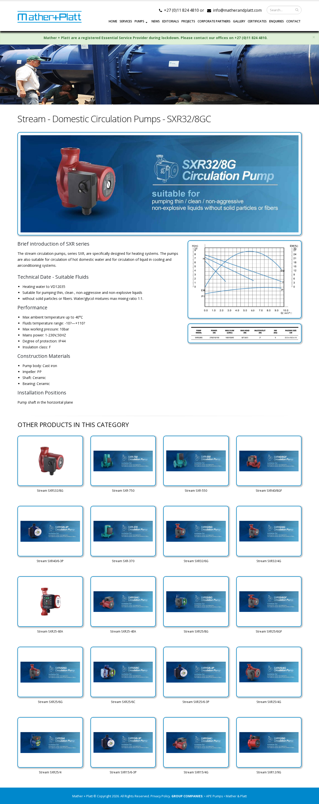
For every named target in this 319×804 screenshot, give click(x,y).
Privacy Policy (160, 796)
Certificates (257, 21)
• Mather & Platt (235, 796)
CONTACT (293, 21)
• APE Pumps (214, 796)
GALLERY (239, 21)
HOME (113, 21)
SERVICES (126, 21)
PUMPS (139, 21)
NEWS (156, 21)
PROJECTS (188, 21)
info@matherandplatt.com (237, 10)
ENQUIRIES (276, 21)
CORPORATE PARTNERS (214, 21)
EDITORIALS (170, 21)
